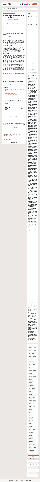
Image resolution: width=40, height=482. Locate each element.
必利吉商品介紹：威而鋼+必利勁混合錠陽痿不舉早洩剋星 (32, 222)
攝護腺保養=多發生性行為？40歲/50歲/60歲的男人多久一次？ (32, 48)
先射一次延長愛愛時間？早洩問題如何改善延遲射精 (32, 108)
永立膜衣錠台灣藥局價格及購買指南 (32, 132)
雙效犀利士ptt (34, 447)
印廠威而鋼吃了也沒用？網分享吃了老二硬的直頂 (32, 31)
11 (30, 464)
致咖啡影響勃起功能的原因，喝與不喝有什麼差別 (32, 99)
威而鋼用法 (30, 362)
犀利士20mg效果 (31, 421)
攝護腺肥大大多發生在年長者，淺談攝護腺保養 (32, 85)
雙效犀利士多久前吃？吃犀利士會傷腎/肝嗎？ (32, 138)
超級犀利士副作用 (31, 441)
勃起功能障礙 (30, 347)
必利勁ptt (34, 364)
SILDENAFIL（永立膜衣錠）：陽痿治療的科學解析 (32, 209)
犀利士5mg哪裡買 (31, 415)
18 (30, 467)
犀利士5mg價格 (30, 409)
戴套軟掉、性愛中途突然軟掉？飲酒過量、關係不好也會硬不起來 (32, 225)
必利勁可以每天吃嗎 (31, 367)
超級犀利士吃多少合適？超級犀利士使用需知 (32, 251)
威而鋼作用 (33, 353)
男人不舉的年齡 (30, 435)
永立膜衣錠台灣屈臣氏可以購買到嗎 (32, 141)
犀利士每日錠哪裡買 (31, 432)
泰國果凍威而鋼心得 (31, 403)
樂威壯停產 (30, 397)
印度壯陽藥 (7, 4)
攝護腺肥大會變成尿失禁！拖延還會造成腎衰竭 (32, 300)
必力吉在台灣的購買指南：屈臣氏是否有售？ (32, 310)
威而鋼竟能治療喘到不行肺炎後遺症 (32, 51)
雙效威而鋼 (30, 447)
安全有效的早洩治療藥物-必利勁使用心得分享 (32, 88)
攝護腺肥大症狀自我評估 (31, 385)
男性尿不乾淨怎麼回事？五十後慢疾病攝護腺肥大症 (32, 96)
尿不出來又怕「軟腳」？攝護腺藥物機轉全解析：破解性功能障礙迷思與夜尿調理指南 (32, 248)
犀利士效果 (21, 101)
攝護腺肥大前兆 (30, 379)
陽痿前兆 (34, 444)
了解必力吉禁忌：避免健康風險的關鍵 (32, 216)
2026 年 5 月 (30, 24)
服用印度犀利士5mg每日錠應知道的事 (32, 270)
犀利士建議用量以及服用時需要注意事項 (9, 67)
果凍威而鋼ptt (30, 394)
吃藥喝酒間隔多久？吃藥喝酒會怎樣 (10, 93)
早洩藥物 (30, 391)
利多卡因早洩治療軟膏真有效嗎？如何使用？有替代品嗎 (32, 39)
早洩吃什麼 (33, 388)
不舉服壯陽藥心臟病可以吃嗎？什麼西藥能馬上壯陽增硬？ (32, 339)
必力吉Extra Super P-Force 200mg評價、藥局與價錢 (32, 313)
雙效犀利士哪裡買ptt (31, 450)
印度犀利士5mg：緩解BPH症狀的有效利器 (32, 153)
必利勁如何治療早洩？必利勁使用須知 (32, 79)
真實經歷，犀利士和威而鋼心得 (32, 117)
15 (36, 464)
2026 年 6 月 (30, 21)
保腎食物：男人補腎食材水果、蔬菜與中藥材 (32, 325)
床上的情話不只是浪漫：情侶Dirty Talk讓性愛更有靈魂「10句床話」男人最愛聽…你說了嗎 (32, 92)
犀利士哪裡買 (30, 426)
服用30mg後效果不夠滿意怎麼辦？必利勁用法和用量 (32, 126)
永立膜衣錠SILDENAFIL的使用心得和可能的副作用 (32, 188)
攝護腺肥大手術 (30, 382)
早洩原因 (30, 388)
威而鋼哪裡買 (30, 358)
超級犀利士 (11, 107)
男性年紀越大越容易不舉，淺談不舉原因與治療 (32, 60)
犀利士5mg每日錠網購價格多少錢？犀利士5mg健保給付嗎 (32, 245)
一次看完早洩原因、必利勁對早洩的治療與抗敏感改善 (32, 73)
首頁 (4, 8)
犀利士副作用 (30, 423)
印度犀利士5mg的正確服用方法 (32, 261)
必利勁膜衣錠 (30, 373)
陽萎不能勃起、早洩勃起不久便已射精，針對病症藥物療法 (32, 120)
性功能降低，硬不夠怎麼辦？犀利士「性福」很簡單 (32, 123)
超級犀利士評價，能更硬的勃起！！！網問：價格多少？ (32, 286)
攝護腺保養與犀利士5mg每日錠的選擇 (32, 166)
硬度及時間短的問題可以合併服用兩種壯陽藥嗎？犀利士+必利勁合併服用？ (32, 205)
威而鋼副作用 (34, 356)
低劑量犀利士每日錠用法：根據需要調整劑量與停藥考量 (32, 150)
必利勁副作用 (30, 365)
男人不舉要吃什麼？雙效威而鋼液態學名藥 (32, 102)
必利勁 (33, 362)
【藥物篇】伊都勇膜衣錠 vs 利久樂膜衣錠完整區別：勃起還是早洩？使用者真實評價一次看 (32, 235)
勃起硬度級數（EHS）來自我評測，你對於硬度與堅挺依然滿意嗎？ (32, 328)
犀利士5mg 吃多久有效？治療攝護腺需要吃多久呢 (32, 105)
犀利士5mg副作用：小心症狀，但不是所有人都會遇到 (32, 163)
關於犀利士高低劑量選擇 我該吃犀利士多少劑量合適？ (32, 280)
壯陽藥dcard (30, 350)
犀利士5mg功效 (11, 101)
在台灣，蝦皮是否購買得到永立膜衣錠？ (32, 135)
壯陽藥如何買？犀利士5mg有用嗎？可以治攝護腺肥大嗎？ (32, 147)
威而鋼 (29, 353)
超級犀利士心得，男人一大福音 (32, 195)
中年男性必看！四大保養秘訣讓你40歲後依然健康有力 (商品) (14, 96)
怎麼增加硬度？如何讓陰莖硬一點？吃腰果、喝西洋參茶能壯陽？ (32, 306)
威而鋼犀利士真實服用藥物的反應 (32, 129)
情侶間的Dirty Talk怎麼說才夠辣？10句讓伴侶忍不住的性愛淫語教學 (32, 28)
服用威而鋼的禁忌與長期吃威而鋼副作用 (32, 219)
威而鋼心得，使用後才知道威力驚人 (32, 82)
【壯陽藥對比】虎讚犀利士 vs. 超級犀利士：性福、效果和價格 (32, 172)
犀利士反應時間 (30, 424)
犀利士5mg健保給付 (19, 100)
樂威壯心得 (34, 400)
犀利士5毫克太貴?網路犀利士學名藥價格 (32, 239)
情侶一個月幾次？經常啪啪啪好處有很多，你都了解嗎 (32, 67)
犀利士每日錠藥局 (6, 103)
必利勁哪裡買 (30, 368)
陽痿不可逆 (30, 444)
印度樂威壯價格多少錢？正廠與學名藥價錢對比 (32, 42)
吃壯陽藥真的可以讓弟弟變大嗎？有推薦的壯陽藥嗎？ (32, 114)
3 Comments (16, 19)
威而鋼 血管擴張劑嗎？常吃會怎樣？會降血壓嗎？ (32, 57)
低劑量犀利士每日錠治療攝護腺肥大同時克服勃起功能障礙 (32, 156)
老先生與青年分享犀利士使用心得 (32, 242)
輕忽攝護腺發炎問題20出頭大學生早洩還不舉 (32, 332)
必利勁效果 (34, 370)
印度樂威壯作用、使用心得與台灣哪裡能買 (32, 54)
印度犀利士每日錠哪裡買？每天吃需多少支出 (32, 283)
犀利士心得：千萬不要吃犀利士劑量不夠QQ (32, 256)
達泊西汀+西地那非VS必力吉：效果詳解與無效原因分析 (32, 297)
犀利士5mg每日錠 (31, 420)
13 (33, 464)
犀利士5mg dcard (6, 100)
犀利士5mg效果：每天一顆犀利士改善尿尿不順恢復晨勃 (32, 202)
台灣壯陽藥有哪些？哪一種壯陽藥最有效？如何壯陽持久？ (32, 322)
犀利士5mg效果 (30, 418)
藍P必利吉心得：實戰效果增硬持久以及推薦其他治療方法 (32, 169)
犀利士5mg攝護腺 (16, 101)
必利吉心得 (34, 376)
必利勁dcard (30, 364)
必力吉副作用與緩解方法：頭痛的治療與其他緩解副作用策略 (32, 335)
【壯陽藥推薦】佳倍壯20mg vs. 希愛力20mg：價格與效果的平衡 (32, 191)
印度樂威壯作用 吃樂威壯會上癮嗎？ (32, 34)
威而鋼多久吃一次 (31, 359)
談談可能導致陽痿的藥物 (8, 91)
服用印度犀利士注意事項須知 (32, 291)
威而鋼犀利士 (34, 361)
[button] (34, 4)
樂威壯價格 (34, 397)
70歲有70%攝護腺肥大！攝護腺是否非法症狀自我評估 (32, 277)
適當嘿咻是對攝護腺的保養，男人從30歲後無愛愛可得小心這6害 (32, 63)
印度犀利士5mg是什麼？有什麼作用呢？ (32, 267)
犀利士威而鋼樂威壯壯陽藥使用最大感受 (32, 111)
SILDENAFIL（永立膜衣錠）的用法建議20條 (32, 144)
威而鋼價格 (30, 356)
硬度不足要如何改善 (31, 438)
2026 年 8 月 (30, 16)
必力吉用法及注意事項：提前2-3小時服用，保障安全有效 (32, 294)
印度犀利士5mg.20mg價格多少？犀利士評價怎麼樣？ (32, 231)
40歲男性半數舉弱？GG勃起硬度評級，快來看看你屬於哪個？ (32, 212)
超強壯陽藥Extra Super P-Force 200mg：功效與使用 (32, 319)
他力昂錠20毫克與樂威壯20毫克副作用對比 (11, 94)
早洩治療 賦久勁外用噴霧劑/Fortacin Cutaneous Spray (32, 76)
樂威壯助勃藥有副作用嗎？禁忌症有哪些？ (32, 70)
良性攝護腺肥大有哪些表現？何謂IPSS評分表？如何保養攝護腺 (32, 274)
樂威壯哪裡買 (30, 400)
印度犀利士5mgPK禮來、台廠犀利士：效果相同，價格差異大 (32, 159)
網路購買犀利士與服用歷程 (32, 228)
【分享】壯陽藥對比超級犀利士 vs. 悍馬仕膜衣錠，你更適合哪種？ (32, 180)
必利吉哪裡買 (30, 376)
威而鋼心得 (30, 361)
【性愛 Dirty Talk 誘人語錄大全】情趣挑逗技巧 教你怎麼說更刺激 (32, 184)
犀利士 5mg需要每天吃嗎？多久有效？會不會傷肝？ (32, 316)
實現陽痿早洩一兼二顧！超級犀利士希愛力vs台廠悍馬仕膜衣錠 (32, 176)
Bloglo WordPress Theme (27, 480)
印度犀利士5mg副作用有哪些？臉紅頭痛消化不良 (32, 289)
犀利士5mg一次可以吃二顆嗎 (12, 100)
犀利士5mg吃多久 (31, 414)
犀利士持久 (30, 429)
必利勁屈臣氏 (30, 370)
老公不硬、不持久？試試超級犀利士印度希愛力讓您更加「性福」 (32, 198)
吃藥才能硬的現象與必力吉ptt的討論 (32, 303)
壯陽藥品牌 (34, 350)
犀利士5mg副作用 (6, 101)
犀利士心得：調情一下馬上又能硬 (32, 264)
